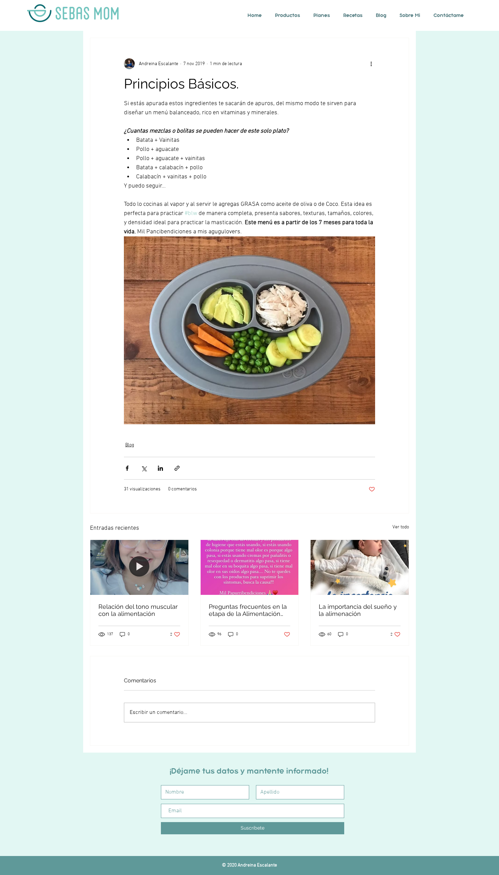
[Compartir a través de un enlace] (177, 468)
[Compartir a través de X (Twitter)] (144, 468)
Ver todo (400, 527)
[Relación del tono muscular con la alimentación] (139, 567)
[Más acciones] (371, 64)
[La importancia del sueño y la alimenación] (360, 567)
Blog (129, 445)
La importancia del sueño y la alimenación (358, 610)
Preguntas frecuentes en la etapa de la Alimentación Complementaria (248, 610)
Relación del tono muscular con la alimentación (138, 610)
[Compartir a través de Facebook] (127, 468)
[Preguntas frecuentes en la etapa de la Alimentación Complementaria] (250, 567)
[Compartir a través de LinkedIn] (160, 468)
